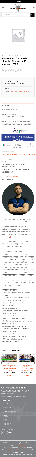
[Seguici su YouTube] (19, 1)
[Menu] (3, 7)
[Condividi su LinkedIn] (21, 70)
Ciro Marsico (13, 177)
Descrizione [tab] (6, 105)
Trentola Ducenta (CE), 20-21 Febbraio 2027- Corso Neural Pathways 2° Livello (27, 367)
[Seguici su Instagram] (18, 1)
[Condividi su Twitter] (10, 70)
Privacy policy (21, 445)
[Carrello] (33, 7)
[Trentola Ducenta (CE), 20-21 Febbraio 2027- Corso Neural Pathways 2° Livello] (26, 358)
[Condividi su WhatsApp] (3, 70)
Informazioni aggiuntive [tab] (10, 109)
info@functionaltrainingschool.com (18, 450)
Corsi (3, 55)
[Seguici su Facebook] (16, 1)
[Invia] (32, 15)
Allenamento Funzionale (15, 55)
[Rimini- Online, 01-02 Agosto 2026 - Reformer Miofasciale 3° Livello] (9, 358)
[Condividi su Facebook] (7, 70)
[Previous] (1, 367)
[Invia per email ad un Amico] (14, 70)
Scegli (9, 375)
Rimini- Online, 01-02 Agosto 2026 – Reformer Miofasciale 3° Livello (9, 367)
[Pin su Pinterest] (17, 70)
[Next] (35, 367)
